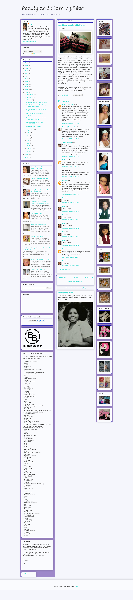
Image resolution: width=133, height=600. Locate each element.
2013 (27, 157)
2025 (27, 65)
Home (76, 278)
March (29, 145)
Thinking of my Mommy (66, 292)
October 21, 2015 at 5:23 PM (70, 176)
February (30, 148)
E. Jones (65, 160)
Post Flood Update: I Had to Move (36, 102)
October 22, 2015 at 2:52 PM (70, 194)
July (28, 135)
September (30, 130)
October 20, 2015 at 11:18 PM (70, 123)
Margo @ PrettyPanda (68, 127)
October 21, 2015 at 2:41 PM (70, 166)
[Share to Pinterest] (82, 95)
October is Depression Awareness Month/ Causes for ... (36, 118)
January (29, 151)
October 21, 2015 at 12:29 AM (70, 139)
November (30, 97)
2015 (27, 92)
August (29, 132)
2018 (27, 84)
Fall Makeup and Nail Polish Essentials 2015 (34, 122)
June (28, 138)
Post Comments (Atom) (79, 288)
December (30, 94)
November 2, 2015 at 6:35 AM (70, 265)
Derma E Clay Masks (37, 236)
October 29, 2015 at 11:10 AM (70, 202)
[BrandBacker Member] (32, 347)
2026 (27, 63)
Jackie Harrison (67, 142)
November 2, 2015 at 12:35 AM (71, 257)
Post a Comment (65, 269)
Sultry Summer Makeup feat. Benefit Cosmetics (40, 167)
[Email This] (74, 95)
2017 (27, 87)
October (29, 100)
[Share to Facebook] (80, 95)
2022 (27, 73)
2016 (27, 89)
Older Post (89, 278)
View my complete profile (30, 41)
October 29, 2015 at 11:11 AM (70, 219)
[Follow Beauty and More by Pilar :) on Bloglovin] (36, 321)
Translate (37, 54)
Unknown (65, 180)
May (28, 140)
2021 (27, 76)
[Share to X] (78, 95)
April (28, 143)
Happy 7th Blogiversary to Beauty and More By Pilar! (41, 190)
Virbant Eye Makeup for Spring (40, 259)
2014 (27, 154)
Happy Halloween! (36, 213)
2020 (27, 79)
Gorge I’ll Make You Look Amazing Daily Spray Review (40, 202)
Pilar (63, 198)
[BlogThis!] (76, 95)
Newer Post (62, 278)
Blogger (76, 586)
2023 (27, 71)
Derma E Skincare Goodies (39, 178)
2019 (27, 81)
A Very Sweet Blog (67, 104)
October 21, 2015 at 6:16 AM (70, 156)
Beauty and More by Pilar (52, 8)
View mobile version (75, 281)
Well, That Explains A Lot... (39, 224)
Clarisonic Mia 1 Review (33, 126)
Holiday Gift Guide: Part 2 (39, 269)
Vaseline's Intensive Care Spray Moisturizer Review (36, 105)
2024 (27, 68)
